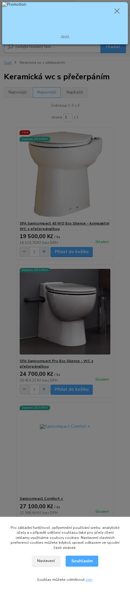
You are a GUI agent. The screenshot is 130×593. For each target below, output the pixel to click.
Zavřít (65, 36)
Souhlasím (82, 561)
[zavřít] (117, 11)
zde (89, 579)
